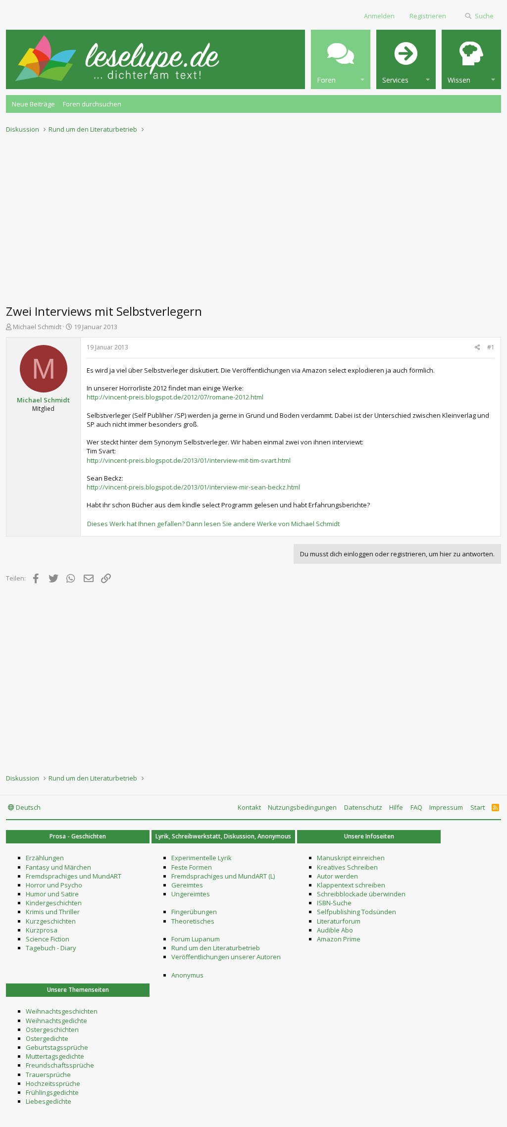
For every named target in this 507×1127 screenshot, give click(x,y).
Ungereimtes (190, 893)
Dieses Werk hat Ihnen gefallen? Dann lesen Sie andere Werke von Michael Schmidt (213, 523)
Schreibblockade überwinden (361, 893)
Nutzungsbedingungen (302, 807)
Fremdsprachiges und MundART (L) (223, 876)
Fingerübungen (194, 911)
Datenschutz (363, 807)
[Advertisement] (253, 216)
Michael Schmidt (37, 326)
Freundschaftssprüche (60, 1065)
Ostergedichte (47, 1038)
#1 (491, 347)
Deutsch (27, 807)
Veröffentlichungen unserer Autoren (226, 956)
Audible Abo (335, 930)
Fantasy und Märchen (58, 867)
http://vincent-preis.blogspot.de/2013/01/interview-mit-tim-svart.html (189, 460)
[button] (340, 59)
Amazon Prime (338, 938)
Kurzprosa (41, 930)
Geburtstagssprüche (57, 1047)
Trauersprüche (48, 1074)
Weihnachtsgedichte (56, 1020)
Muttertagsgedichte (55, 1056)
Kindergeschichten (54, 902)
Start (477, 807)
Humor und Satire (52, 893)
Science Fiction (47, 938)
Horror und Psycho (54, 885)
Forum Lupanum (195, 938)
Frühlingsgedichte (52, 1092)
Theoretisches (192, 921)
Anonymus (187, 975)
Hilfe (396, 807)
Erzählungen (45, 857)
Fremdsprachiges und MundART (73, 876)
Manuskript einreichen (351, 857)
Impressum (446, 807)
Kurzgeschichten (51, 921)
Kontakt (249, 807)
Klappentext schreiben (351, 885)
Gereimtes (187, 885)
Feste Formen (191, 867)
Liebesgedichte (48, 1101)
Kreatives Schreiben (347, 867)
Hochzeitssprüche (53, 1083)
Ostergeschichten (52, 1029)
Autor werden (337, 876)
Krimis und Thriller (53, 911)
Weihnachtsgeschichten (62, 1011)
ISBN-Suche (334, 902)
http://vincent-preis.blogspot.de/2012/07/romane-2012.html (175, 396)
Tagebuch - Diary (51, 947)
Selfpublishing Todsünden (356, 911)
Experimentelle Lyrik (201, 857)
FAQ (416, 807)
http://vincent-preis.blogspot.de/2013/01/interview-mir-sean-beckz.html (193, 487)
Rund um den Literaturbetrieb (215, 947)
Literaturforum (338, 921)
